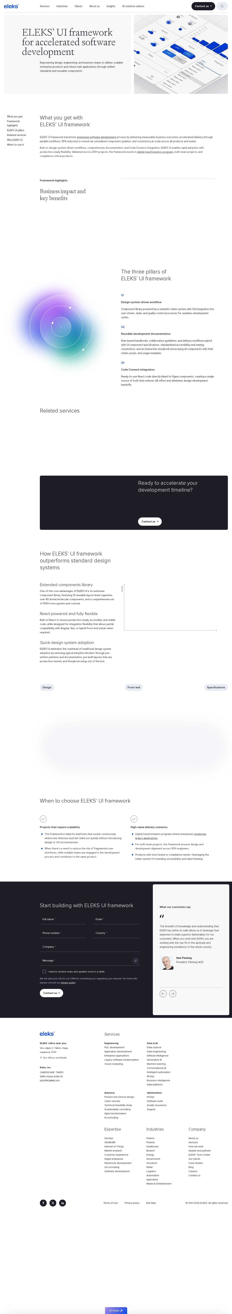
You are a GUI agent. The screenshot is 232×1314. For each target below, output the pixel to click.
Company (49, 947)
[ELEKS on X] (52, 1203)
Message (49, 960)
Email (100, 919)
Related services (16, 135)
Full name (49, 919)
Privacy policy (132, 1202)
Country (101, 933)
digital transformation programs (155, 151)
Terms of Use (110, 1202)
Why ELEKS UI (14, 139)
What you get (15, 116)
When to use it (15, 144)
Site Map (151, 1202)
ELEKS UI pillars (15, 130)
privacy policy (68, 982)
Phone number (52, 933)
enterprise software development (96, 137)
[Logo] (11, 6)
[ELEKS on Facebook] (43, 1203)
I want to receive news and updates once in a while (76, 971)
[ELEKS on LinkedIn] (62, 1203)
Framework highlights (13, 123)
